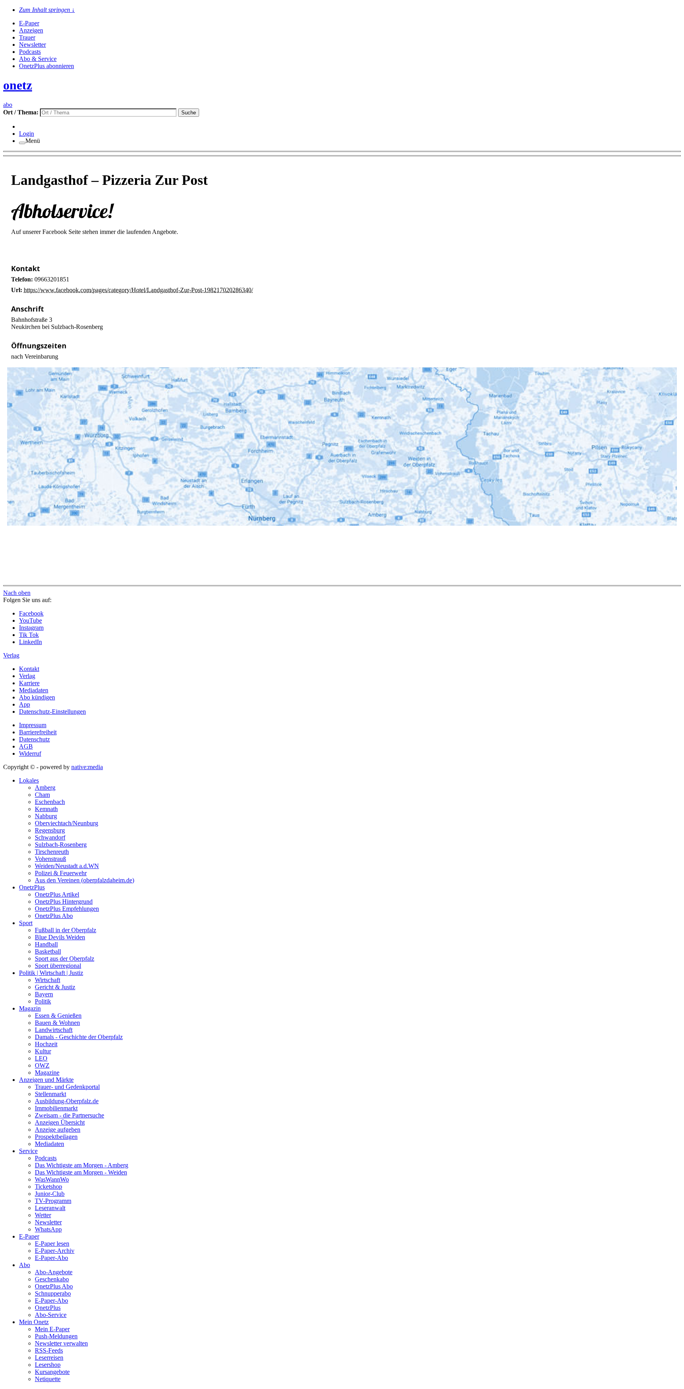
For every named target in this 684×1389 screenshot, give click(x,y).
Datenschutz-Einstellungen (52, 711)
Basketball (48, 951)
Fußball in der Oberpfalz (65, 930)
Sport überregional (58, 965)
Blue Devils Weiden (60, 937)
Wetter (43, 1215)
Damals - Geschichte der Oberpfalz (79, 1037)
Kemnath (46, 809)
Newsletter (32, 44)
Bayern (44, 994)
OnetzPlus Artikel (57, 894)
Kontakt (29, 668)
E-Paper (29, 23)
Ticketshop (48, 1186)
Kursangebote (52, 1371)
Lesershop (48, 1364)
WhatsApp (48, 1229)
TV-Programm (53, 1200)
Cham (42, 794)
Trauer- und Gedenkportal (67, 1086)
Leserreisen (49, 1357)
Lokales (29, 780)
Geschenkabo (52, 1279)
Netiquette (48, 1379)
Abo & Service (38, 58)
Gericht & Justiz (55, 987)
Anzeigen (31, 30)
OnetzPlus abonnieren (46, 66)
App (24, 704)
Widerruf (30, 753)
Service (28, 1151)
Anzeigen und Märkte (46, 1079)
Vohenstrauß (50, 858)
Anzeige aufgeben (57, 1129)
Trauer (27, 37)
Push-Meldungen (56, 1336)
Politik (43, 1001)
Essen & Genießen (58, 1015)
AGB (26, 746)
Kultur (43, 1051)
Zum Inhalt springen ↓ (47, 9)
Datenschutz (34, 739)
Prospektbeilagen (56, 1136)
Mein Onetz (34, 1322)
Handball (46, 944)
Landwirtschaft (53, 1029)
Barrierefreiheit (38, 732)
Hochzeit (46, 1044)
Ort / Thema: (21, 112)
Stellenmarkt (50, 1094)
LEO (41, 1058)
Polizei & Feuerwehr (61, 873)
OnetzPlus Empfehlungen (67, 908)
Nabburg (46, 816)
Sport (25, 923)
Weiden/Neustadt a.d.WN (67, 866)
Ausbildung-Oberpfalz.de (67, 1101)
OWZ (42, 1065)
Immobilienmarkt (56, 1108)
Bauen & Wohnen (57, 1022)
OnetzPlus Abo (54, 915)
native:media (87, 767)
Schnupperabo (53, 1293)
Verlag (27, 676)
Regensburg (50, 830)
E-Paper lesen (52, 1243)
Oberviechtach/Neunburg (66, 823)
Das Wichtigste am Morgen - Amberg (81, 1165)
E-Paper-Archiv (54, 1250)
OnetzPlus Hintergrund (64, 901)
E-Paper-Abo (51, 1257)
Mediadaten (33, 690)
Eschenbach (50, 801)
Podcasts (30, 51)
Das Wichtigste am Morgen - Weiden (81, 1172)
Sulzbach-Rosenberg (61, 844)
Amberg (45, 787)
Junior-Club (50, 1193)
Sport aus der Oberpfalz (64, 958)
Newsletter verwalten (61, 1343)
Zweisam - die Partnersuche (69, 1115)
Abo (24, 1265)
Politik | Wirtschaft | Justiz (51, 972)
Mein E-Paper (52, 1329)
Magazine (47, 1072)
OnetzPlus (32, 887)
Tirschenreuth (52, 851)
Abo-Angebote (53, 1272)
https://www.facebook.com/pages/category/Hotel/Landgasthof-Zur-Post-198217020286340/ (138, 290)
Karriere (29, 683)
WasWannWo (52, 1179)
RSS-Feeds (49, 1350)
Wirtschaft (47, 980)
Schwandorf (50, 837)
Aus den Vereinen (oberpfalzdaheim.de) (84, 880)
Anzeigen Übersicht (60, 1122)
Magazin (30, 1008)
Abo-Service (50, 1314)
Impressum (32, 725)
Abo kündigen (37, 697)
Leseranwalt (50, 1208)
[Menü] (22, 143)
